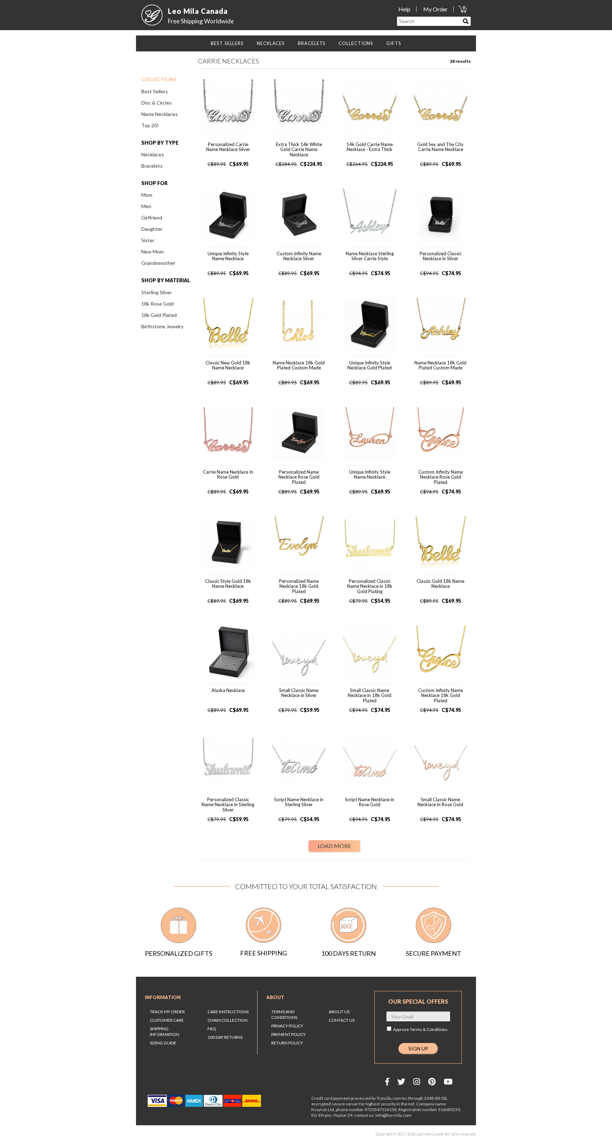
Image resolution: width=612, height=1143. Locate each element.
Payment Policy (288, 1034)
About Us (339, 1011)
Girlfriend (151, 217)
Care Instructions (228, 1011)
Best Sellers (154, 91)
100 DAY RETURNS (225, 1037)
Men (146, 206)
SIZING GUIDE (163, 1043)
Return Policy (287, 1043)
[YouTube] (448, 1081)
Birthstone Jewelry (162, 326)
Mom (146, 195)
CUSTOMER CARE (167, 1020)
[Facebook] (387, 1081)
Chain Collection (228, 1020)
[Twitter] (401, 1081)
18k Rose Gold (157, 304)
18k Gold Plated (159, 315)
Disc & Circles (156, 103)
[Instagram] (416, 1081)
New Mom (152, 252)
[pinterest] (432, 1081)
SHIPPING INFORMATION (164, 1031)
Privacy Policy (287, 1025)
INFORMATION (163, 997)
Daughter (152, 229)
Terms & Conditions (429, 1029)
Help (404, 9)
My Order (435, 9)
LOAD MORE (334, 845)
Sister (147, 240)
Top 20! (150, 125)
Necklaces (152, 154)
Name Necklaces (159, 114)
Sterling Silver (156, 292)
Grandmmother (158, 263)
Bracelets (152, 166)
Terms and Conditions (284, 1014)
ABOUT (275, 997)
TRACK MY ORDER (167, 1011)
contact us (342, 1020)
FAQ (212, 1028)
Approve (420, 1029)
